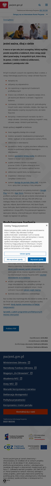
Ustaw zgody (25, 254)
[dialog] (26, 243)
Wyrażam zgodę (36, 259)
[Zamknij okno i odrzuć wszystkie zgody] (47, 224)
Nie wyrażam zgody (15, 259)
